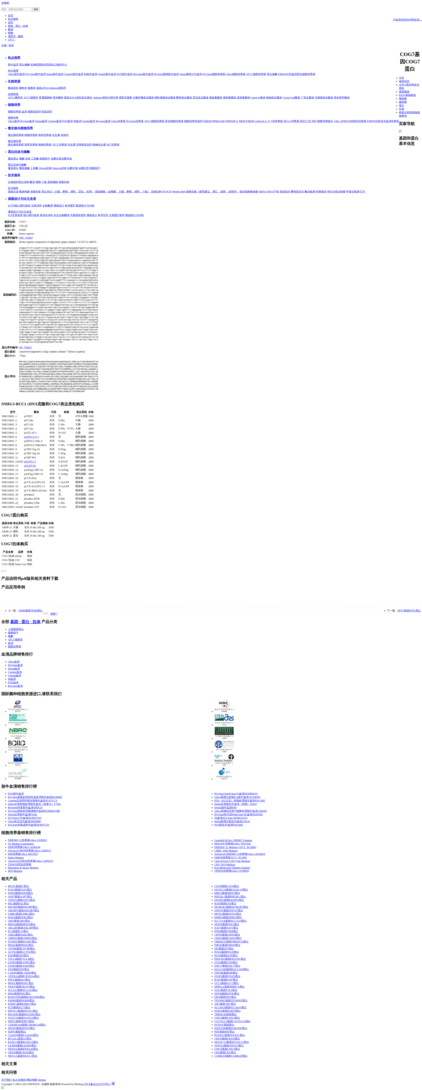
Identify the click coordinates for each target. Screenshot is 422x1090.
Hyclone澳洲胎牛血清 (166, 74)
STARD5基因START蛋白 (22, 941)
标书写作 (103, 215)
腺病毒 (403, 102)
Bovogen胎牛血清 (143, 74)
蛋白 (401, 105)
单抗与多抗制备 (336, 191)
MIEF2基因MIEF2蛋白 (227, 893)
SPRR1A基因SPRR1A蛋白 (229, 986)
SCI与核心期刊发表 (19, 205)
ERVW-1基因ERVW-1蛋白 (23, 1011)
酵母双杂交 (297, 191)
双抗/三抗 (305, 121)
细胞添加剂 (34, 111)
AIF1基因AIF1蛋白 (225, 1004)
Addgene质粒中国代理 (105, 97)
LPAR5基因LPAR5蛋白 (21, 965)
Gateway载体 (258, 97)
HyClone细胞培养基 (213, 74)
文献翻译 (47, 205)
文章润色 (36, 205)
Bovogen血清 (103, 121)
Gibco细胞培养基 (235, 74)
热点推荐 (14, 57)
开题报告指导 (78, 215)
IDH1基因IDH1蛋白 (19, 993)
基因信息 (404, 81)
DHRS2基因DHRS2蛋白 (228, 917)
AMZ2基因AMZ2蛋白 (20, 934)
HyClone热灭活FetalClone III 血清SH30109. (238, 814)
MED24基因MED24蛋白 (22, 924)
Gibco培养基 (118, 121)
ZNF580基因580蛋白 (226, 972)
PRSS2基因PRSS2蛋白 (21, 945)
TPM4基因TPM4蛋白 (30, 610)
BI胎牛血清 (90, 74)
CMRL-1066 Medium (225, 850)
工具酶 (35, 158)
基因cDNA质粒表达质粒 (78, 97)
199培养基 (277, 121)
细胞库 (32, 88)
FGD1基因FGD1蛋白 (20, 889)
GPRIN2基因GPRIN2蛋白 (22, 938)
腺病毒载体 (215, 97)
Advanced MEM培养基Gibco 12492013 (29, 850)
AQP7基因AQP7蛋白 (20, 896)
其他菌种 (58, 97)
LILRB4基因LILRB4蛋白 (22, 1045)
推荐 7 (54, 613)
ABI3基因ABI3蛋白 (19, 920)
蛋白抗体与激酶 (19, 151)
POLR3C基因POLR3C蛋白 (229, 1035)
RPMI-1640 (218, 121)
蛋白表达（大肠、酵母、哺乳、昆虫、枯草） (68, 191)
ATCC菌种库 (15, 97)
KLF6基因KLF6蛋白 (226, 955)
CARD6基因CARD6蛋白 (22, 972)
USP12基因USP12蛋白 (227, 1049)
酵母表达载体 (184, 97)
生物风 (5, 2)
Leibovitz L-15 (262, 121)
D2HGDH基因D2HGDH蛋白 (230, 1028)
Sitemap (42, 1079)
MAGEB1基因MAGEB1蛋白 (24, 1014)
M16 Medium (15, 871)
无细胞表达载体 (324, 97)
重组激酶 (24, 168)
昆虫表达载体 (201, 97)
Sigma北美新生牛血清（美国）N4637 (235, 804)
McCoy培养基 (291, 121)
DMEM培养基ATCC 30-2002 (230, 857)
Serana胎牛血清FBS (225, 807)
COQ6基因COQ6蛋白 (226, 886)
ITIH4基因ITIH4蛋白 (226, 931)
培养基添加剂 (84, 144)
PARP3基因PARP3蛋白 (227, 1011)
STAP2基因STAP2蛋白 (227, 976)
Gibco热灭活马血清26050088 (24, 821)
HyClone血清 (15, 665)
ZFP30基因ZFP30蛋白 (226, 993)
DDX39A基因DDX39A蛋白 (230, 959)
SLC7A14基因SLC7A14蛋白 (230, 920)
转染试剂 (47, 111)
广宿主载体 (307, 97)
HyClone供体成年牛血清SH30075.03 (28, 824)
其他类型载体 (342, 97)
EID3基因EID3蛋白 (225, 997)
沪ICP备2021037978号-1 (97, 1084)
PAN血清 (67, 121)
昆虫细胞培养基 (174, 121)
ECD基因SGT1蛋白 (19, 1007)
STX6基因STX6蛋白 (226, 962)
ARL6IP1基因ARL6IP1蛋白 (23, 910)
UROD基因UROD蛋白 (21, 1052)
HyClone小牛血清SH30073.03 (24, 818)
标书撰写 (70, 205)
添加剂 (65, 135)
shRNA (263, 191)
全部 (401, 77)
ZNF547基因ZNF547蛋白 (228, 910)
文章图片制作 (117, 215)
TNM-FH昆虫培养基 (19, 864)
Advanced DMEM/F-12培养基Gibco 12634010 (239, 854)
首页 (10, 15)
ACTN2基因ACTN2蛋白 (22, 952)
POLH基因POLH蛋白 (226, 952)
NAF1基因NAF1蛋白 (226, 927)
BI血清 (77, 121)
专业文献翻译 (61, 215)
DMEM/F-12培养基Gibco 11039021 (27, 840)
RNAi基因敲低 (407, 95)
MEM (242, 121)
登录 (11, 45)
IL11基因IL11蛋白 (18, 931)
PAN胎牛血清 (125, 74)
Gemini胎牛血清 (107, 74)
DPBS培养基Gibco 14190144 (24, 847)
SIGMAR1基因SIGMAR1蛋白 (231, 907)
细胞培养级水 (325, 121)
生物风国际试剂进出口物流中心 (48, 64)
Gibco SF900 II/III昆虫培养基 (350, 121)
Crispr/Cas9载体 (291, 97)
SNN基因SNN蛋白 (18, 969)
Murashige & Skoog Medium (23, 867)
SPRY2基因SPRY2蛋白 (21, 1021)
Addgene (53, 88)
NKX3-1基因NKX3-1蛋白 (22, 1056)
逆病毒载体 (243, 97)
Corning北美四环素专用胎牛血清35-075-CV (33, 800)
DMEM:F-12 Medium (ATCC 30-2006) (235, 847)
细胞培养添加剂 (193, 121)
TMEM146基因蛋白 (225, 1014)
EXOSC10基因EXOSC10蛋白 (231, 889)
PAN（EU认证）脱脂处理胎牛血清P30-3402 (239, 800)
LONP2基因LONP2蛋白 (21, 962)
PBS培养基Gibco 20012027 (23, 854)
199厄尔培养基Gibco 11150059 (231, 870)
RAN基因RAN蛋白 (225, 903)
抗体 (27, 158)
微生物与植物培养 (20, 128)
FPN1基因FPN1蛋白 (409, 610)
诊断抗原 (56, 158)
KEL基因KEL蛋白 (18, 903)
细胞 (38, 182)
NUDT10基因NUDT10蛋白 (23, 1017)
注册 (4, 45)
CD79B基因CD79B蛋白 (21, 948)
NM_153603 (26, 237)
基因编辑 (52, 182)
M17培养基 (112, 144)
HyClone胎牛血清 (36, 74)
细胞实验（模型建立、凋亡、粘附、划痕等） (212, 191)
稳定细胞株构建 (249, 191)
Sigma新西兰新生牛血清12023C (232, 821)
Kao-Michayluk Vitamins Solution (232, 867)
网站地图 (31, 1079)
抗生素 (56, 135)
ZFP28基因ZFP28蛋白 (20, 893)
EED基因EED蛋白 (18, 955)
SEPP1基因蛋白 (17, 1031)
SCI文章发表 (15, 215)
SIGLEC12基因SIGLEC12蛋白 (231, 1042)
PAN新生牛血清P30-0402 (228, 824)
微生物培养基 (16, 135)
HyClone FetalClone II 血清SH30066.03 (235, 793)
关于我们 (6, 1079)
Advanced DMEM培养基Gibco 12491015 (30, 861)
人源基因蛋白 (16, 629)
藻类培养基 (44, 135)
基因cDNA (42, 88)
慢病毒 (403, 98)
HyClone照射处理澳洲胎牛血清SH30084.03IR (34, 811)
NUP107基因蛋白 (224, 1024)
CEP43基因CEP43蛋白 (227, 1038)
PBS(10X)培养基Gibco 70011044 (232, 843)
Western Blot (178, 191)
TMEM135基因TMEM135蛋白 (231, 941)
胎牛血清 (13, 64)
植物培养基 (31, 135)
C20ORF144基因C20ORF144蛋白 (27, 1024)
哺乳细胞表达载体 (165, 97)
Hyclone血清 (27, 121)
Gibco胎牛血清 (16, 74)
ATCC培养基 (59, 144)
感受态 (62, 88)
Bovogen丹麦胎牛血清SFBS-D (25, 807)
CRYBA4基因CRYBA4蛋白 (24, 976)
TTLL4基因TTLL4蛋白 (21, 959)
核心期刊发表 (31, 215)
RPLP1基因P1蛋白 (18, 886)
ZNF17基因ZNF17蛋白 (227, 965)
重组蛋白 (13, 158)
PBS (314, 121)
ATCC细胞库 (30, 97)
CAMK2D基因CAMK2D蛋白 (231, 1056)
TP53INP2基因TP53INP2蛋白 (231, 1000)
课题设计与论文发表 (22, 198)
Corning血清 (54, 121)
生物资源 (14, 81)
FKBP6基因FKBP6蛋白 (21, 1000)
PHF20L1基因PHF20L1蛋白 (230, 896)
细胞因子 (45, 158)
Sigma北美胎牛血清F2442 (22, 814)
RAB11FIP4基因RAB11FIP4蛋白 (26, 997)
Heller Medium (16, 857)
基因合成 (13, 191)
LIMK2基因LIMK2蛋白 (21, 914)
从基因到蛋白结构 (18, 182)
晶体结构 (156, 191)
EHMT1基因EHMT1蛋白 (22, 1004)
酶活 (32, 182)
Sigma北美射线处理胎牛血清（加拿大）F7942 (34, 804)
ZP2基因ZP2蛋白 (224, 948)
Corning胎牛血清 (73, 74)
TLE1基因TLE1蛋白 (225, 990)
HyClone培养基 (135, 121)
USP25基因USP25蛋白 (227, 1017)
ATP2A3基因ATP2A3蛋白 (229, 1045)
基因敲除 (404, 91)
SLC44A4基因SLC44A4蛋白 (230, 1007)
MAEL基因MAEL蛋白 (21, 983)
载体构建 (24, 191)
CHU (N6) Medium (224, 864)
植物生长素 (99, 144)
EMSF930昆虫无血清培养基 (383, 121)
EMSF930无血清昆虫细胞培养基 (296, 74)
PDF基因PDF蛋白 (224, 1031)
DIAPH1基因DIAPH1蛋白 (229, 900)
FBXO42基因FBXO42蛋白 (23, 1049)
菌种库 (23, 88)
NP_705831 (25, 347)
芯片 (362, 191)
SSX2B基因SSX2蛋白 (226, 924)
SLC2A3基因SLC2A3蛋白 (23, 990)
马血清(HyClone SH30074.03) (230, 818)
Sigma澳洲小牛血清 (190, 74)
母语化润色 (46, 215)
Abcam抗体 (45, 168)
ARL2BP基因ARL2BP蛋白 (23, 927)
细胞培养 (14, 104)
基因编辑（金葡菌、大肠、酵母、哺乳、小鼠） (122, 191)
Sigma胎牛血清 (54, 74)
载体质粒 (13, 88)
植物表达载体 (274, 97)
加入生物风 (19, 1079)
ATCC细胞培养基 (256, 74)
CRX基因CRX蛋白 (225, 1052)
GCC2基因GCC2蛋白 (226, 983)
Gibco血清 (14, 121)
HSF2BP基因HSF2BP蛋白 (23, 907)
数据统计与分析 (85, 205)
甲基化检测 (352, 191)
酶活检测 (310, 191)
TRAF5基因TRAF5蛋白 (21, 986)
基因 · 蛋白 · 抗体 (25, 622)
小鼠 (44, 182)
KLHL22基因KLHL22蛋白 (23, 1042)
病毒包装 (64, 182)
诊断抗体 (66, 158)
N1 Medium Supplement (21, 843)
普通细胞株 (45, 97)
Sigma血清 (41, 121)
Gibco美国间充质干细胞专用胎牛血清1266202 (240, 811)
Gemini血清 (88, 121)
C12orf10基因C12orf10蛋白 (23, 1035)
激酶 (21, 158)
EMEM (250, 121)
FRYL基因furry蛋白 (19, 979)
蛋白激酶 (24, 64)
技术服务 (14, 175)
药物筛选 (321, 191)
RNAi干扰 (273, 191)
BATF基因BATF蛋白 (226, 979)
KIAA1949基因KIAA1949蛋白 (231, 969)
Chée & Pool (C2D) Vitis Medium (232, 861)
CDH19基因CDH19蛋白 (228, 938)
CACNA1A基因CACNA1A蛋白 (232, 1021)
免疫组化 (285, 191)
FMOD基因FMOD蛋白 (227, 945)
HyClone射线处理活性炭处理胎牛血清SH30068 (35, 797)
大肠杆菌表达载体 (143, 97)
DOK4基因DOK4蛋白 (20, 917)
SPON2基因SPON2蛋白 (227, 914)
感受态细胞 (125, 97)
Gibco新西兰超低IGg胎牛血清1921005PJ (237, 797)
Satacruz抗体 (59, 168)
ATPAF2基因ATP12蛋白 (21, 900)
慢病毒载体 (229, 97)
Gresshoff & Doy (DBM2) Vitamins (233, 840)
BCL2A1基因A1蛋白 (20, 1038)
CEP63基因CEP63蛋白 (227, 934)
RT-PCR (166, 191)
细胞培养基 (14, 111)
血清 (24, 111)
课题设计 (59, 205)
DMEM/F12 (231, 121)
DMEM (207, 121)
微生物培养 (14, 141)
